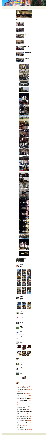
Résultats (24, 386)
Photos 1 (27, 386)
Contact (10, 8)
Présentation (19, 391)
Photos (27, 387)
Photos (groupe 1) (29, 389)
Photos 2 (29, 386)
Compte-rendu (30, 395)
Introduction (31, 418)
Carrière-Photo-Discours (27, 393)
